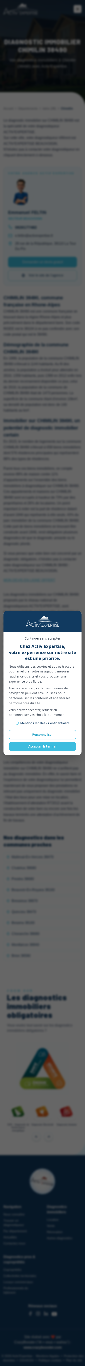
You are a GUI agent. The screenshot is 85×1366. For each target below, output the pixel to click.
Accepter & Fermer (42, 746)
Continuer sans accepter (42, 638)
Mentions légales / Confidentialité (45, 723)
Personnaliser (42, 734)
